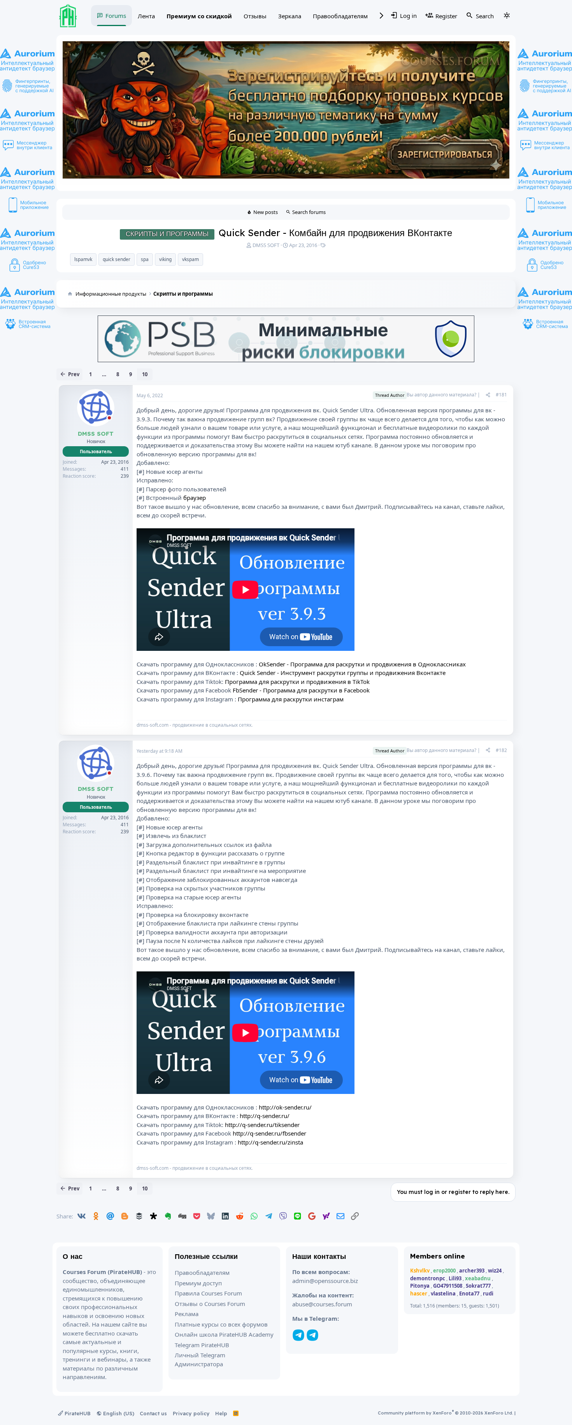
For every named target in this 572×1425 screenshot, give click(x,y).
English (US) (118, 1413)
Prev (73, 374)
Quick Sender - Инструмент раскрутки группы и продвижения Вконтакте (343, 673)
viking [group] (165, 259)
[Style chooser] (507, 15)
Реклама (186, 1314)
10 (144, 374)
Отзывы (255, 16)
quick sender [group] (116, 259)
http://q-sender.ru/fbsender (269, 1133)
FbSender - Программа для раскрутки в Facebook (301, 690)
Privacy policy (191, 1413)
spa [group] (145, 259)
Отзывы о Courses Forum (210, 1304)
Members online (437, 1256)
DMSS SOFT (266, 245)
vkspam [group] (190, 259)
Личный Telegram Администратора (200, 1359)
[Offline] (109, 418)
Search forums (309, 212)
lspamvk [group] (83, 259)
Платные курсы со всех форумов (221, 1324)
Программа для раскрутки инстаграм (291, 699)
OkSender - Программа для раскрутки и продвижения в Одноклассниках (362, 664)
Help (221, 1413)
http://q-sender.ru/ (265, 1116)
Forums (115, 15)
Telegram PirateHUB (202, 1345)
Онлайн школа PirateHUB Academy (224, 1334)
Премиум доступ (198, 1283)
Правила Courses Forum (208, 1293)
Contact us (153, 1413)
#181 (501, 394)
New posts (265, 212)
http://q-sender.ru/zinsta (270, 1142)
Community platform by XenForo (445, 1413)
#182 (501, 750)
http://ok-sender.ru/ (285, 1107)
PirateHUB (77, 1413)
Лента (146, 16)
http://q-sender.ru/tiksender (262, 1125)
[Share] (488, 395)
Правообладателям (340, 16)
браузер (194, 497)
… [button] (104, 374)
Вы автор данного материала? (441, 394)
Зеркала (289, 16)
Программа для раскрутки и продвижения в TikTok (297, 681)
